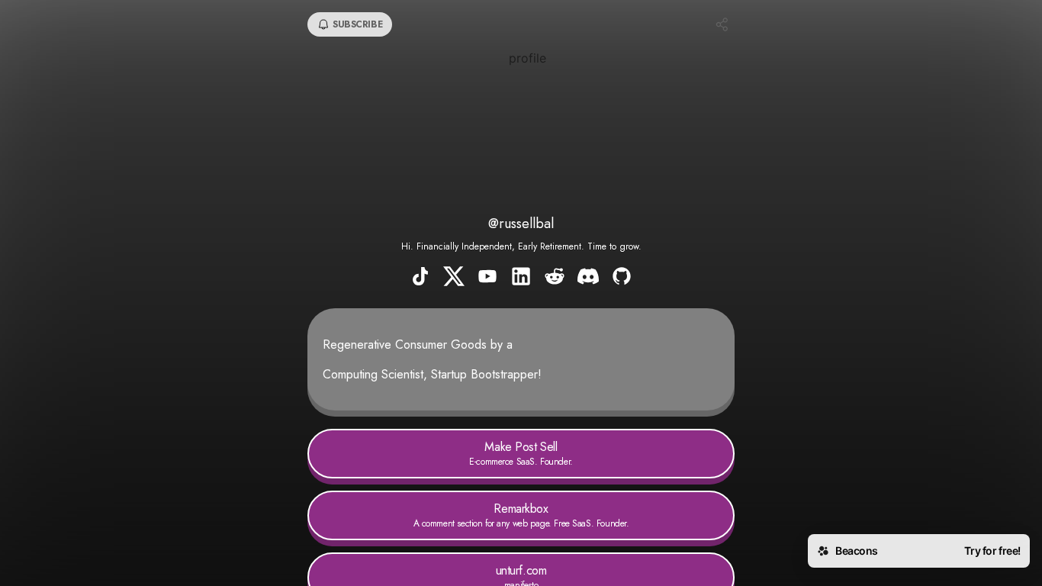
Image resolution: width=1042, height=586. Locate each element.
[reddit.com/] (554, 277)
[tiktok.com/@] (420, 277)
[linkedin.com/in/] (521, 277)
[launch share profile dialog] (722, 24)
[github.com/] (621, 277)
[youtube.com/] (487, 277)
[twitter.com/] (454, 277)
